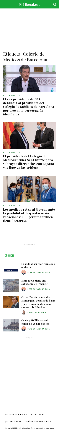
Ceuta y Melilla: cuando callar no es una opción (35, 322)
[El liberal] (29, 3)
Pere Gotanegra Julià (39, 272)
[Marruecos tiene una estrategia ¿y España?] (11, 285)
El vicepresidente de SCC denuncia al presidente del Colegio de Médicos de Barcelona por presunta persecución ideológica (28, 106)
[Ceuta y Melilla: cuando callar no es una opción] (11, 325)
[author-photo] (24, 272)
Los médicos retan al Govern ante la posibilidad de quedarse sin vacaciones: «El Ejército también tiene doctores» (29, 215)
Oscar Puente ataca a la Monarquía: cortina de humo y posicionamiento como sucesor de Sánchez (38, 302)
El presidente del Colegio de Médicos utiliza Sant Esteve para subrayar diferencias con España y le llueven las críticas (28, 161)
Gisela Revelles (11, 95)
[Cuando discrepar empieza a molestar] (11, 268)
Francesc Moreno (37, 312)
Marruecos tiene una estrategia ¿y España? (34, 282)
